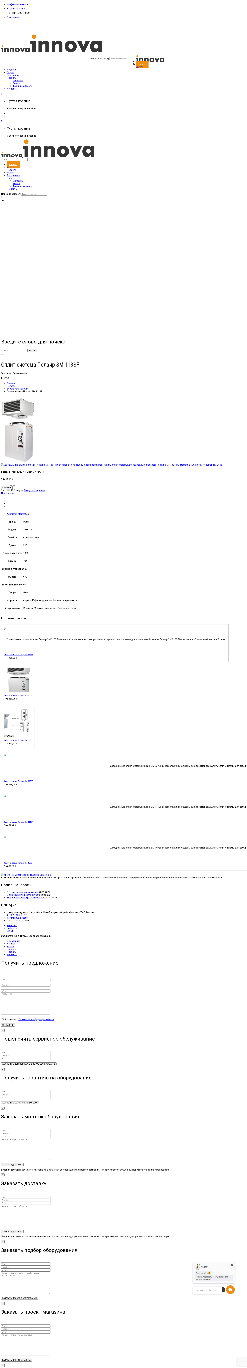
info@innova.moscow (17, 4)
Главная (11, 383)
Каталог (11, 386)
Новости (11, 949)
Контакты (12, 954)
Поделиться (7, 493)
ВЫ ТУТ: (5, 378)
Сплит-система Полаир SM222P (17, 740)
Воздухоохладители (17, 388)
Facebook (12, 925)
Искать (32, 350)
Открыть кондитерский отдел (22, 892)
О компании (13, 17)
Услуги (10, 946)
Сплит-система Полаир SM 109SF (18, 863)
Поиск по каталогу (99, 58)
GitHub (10, 931)
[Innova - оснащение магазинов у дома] (51, 51)
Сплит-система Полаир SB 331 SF (18, 695)
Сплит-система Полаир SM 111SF (18, 822)
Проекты (12, 951)
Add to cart (6, 487)
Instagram (12, 928)
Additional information (18, 514)
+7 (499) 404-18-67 (17, 8)
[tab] (126, 514)
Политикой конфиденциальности (36, 1019)
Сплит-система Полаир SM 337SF (18, 781)
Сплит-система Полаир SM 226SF (18, 654)
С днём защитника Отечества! (23, 895)
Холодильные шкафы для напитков (26, 897)
